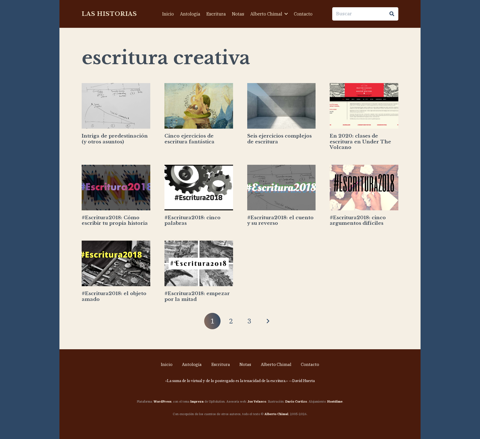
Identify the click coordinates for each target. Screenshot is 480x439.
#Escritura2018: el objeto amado (114, 296)
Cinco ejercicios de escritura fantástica (189, 138)
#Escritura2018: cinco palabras (192, 220)
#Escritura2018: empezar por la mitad (197, 296)
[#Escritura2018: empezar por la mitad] (198, 263)
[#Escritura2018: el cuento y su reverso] (281, 188)
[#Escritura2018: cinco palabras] (198, 188)
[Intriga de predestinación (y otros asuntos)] (116, 106)
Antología (192, 364)
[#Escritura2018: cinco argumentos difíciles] (364, 188)
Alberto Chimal (276, 364)
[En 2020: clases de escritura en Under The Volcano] (364, 106)
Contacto (310, 364)
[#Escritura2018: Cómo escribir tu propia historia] (116, 188)
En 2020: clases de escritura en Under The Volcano (360, 141)
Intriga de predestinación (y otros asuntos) (115, 138)
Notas (245, 364)
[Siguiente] (267, 321)
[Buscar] (391, 14)
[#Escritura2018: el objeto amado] (116, 263)
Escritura (220, 364)
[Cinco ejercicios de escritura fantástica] (198, 106)
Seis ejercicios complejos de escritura (279, 138)
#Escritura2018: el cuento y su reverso (280, 220)
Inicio (166, 364)
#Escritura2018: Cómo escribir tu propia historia (115, 220)
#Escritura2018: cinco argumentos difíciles (358, 220)
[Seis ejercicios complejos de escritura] (281, 106)
